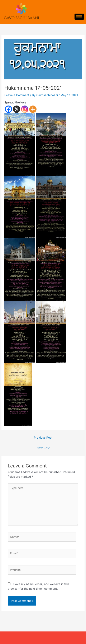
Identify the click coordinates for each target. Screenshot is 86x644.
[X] (16, 109)
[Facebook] (8, 109)
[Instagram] (24, 109)
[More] (33, 109)
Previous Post (43, 437)
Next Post (43, 448)
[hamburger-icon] (79, 17)
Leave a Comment (16, 95)
